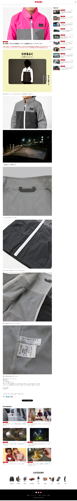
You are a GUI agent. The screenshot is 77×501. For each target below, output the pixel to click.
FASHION (11, 483)
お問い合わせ (44, 495)
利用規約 (28, 495)
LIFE (52, 483)
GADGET (58, 483)
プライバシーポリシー (34, 495)
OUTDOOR (18, 483)
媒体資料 (48, 495)
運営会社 (39, 495)
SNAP (38, 483)
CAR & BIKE (32, 483)
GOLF (65, 483)
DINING (45, 483)
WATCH (25, 483)
